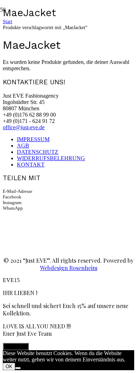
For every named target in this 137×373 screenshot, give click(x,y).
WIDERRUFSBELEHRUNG (51, 158)
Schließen (16, 346)
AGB (23, 146)
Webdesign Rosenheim (68, 267)
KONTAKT (31, 165)
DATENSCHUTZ (37, 152)
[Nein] (18, 368)
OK (9, 366)
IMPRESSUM (33, 139)
